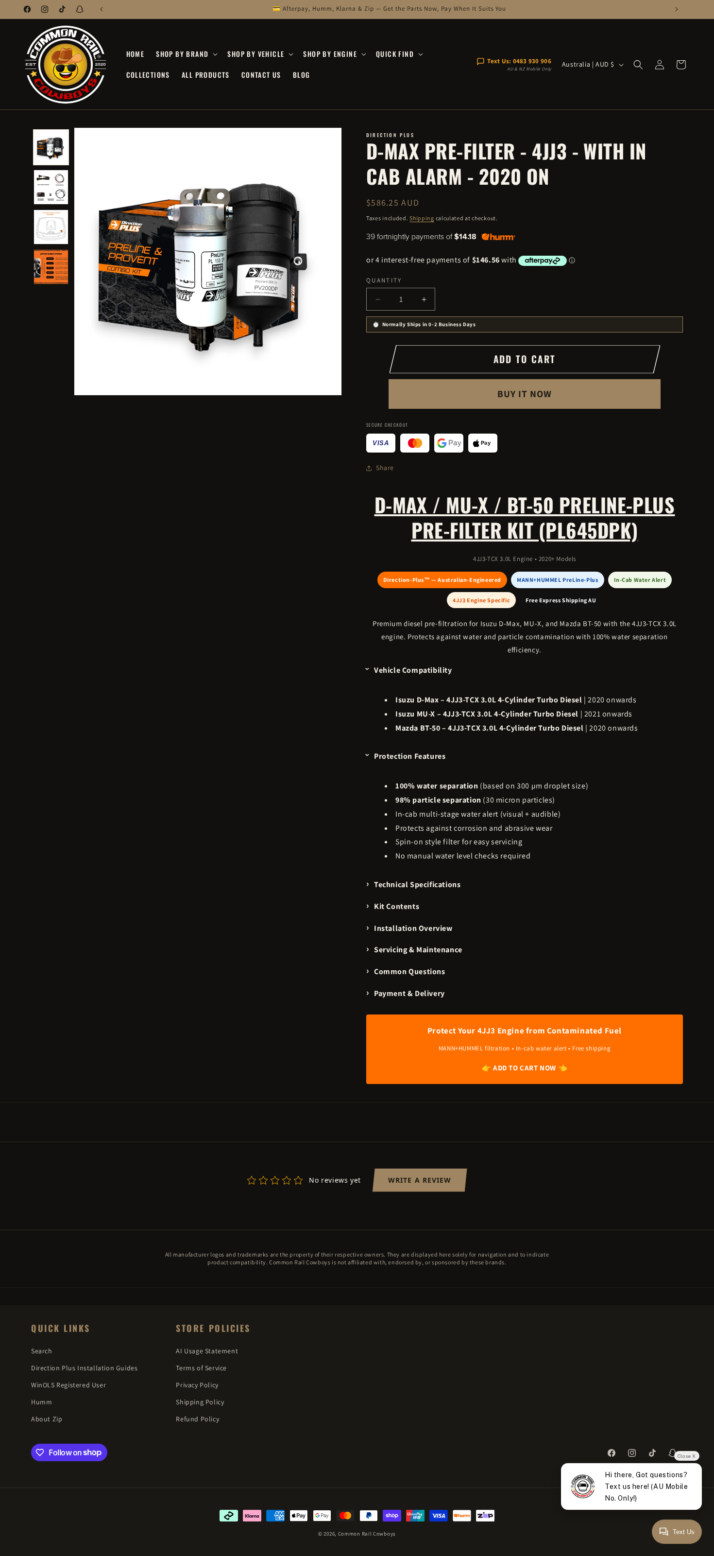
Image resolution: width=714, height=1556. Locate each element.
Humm (41, 1402)
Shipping (421, 218)
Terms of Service (201, 1368)
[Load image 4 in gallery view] (51, 266)
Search (41, 1350)
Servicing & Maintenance (418, 949)
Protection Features (409, 756)
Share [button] (385, 467)
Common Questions (409, 971)
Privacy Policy (197, 1385)
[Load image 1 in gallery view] (51, 147)
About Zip (46, 1419)
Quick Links (60, 1328)
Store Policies (213, 1328)
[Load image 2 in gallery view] (51, 187)
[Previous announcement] (101, 9)
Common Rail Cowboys (367, 1533)
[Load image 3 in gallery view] (51, 227)
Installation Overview (413, 928)
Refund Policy (197, 1419)
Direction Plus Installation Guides (84, 1368)
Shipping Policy (200, 1402)
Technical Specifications (417, 884)
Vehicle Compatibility (413, 670)
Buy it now (524, 393)
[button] (185, 54)
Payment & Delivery (409, 993)
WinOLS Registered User (68, 1385)
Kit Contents (396, 906)
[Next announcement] (676, 9)
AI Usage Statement (207, 1350)
